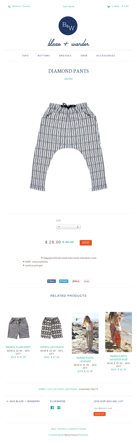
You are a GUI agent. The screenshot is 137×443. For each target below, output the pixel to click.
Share (52, 281)
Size (58, 220)
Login (65, 6)
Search (82, 428)
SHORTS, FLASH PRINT (18, 347)
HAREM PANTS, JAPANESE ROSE (119, 357)
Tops (25, 56)
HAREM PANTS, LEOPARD (85, 359)
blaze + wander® (28, 401)
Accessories (105, 56)
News (53, 428)
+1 (88, 281)
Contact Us (73, 428)
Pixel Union (83, 434)
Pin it (77, 281)
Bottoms (44, 56)
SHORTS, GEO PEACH (51, 347)
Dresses (65, 56)
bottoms (71, 389)
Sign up (71, 6)
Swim (84, 56)
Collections (56, 389)
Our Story (62, 428)
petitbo (68, 78)
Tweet (64, 281)
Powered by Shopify (56, 434)
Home (42, 389)
